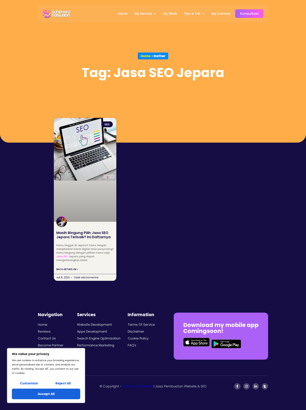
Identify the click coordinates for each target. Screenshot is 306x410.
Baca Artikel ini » (67, 269)
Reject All (63, 383)
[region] (46, 375)
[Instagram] (246, 386)
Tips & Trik (192, 13)
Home (123, 13)
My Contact (221, 13)
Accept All (46, 394)
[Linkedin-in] (256, 386)
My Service (143, 13)
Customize (29, 383)
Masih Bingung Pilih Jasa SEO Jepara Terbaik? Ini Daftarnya (83, 234)
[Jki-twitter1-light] (265, 386)
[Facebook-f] (237, 386)
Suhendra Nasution (138, 386)
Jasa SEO (62, 256)
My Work (170, 13)
